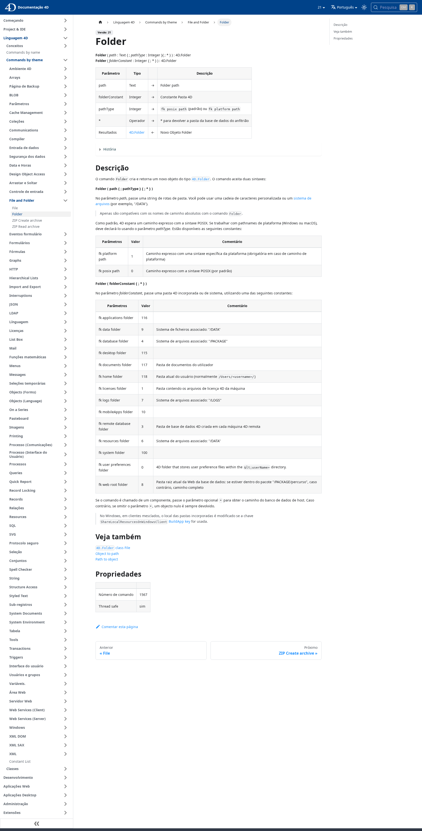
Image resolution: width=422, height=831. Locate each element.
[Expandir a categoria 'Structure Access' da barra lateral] (65, 587)
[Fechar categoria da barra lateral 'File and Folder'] (65, 200)
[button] (38, 46)
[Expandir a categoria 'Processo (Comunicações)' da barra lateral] (65, 445)
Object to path (107, 553)
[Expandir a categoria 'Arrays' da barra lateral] (65, 77)
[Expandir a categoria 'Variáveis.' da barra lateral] (65, 684)
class (109, 547)
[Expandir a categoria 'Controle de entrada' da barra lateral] (65, 192)
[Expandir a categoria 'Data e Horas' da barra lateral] (65, 165)
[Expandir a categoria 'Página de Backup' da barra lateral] (65, 86)
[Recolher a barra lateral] (36, 823)
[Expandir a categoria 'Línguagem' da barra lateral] (65, 322)
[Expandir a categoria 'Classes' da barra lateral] (65, 769)
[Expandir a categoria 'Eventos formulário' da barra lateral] (65, 234)
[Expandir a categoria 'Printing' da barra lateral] (65, 436)
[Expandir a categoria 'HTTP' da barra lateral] (65, 269)
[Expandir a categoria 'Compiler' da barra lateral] (65, 139)
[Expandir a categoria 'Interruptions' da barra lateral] (65, 296)
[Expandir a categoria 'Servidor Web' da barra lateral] (65, 701)
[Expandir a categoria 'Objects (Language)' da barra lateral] (65, 401)
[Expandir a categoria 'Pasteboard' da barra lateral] (65, 418)
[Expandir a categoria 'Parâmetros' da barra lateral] (65, 104)
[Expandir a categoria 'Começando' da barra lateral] (65, 20)
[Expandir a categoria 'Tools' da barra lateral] (65, 640)
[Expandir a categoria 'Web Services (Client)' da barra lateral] (65, 710)
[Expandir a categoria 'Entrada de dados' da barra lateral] (65, 148)
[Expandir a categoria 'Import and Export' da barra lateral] (65, 287)
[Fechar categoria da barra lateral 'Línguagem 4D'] (65, 38)
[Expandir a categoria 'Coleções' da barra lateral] (65, 121)
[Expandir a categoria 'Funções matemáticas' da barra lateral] (65, 357)
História (109, 149)
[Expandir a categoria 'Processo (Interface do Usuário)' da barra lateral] (65, 454)
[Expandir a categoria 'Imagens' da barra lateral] (65, 427)
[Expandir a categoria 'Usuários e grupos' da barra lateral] (65, 675)
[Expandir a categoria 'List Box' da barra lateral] (65, 339)
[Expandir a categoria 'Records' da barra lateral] (65, 499)
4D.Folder (137, 132)
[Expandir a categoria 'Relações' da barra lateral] (65, 508)
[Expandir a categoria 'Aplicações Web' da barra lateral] (65, 786)
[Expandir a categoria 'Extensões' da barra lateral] (65, 813)
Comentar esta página (120, 626)
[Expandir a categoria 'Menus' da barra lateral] (65, 366)
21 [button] (320, 7)
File (127, 547)
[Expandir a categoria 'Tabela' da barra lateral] (65, 631)
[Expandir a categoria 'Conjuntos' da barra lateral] (65, 561)
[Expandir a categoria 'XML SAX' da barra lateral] (65, 745)
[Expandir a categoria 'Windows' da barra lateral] (65, 727)
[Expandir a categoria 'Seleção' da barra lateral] (65, 552)
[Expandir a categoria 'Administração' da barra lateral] (65, 804)
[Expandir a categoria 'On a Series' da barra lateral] (65, 410)
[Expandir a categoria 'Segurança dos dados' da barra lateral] (65, 156)
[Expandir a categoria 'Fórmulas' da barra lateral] (65, 252)
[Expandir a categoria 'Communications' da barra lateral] (65, 130)
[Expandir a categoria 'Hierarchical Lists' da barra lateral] (65, 278)
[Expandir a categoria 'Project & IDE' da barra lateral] (65, 29)
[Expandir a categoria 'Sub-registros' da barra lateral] (65, 605)
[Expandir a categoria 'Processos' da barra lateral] (65, 464)
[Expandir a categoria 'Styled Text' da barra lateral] (65, 596)
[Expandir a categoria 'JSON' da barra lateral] (65, 304)
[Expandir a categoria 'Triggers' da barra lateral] (65, 657)
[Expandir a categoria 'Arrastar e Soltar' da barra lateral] (65, 183)
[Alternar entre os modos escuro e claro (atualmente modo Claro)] (364, 7)
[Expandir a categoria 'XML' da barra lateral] (65, 754)
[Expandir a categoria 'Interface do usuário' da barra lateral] (65, 666)
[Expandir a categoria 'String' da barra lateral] (65, 578)
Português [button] (345, 7)
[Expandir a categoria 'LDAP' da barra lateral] (65, 313)
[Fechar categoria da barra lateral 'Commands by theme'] (65, 60)
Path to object (106, 559)
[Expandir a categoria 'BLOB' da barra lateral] (65, 95)
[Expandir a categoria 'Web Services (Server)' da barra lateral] (65, 719)
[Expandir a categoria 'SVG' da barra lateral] (65, 534)
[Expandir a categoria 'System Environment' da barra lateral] (65, 622)
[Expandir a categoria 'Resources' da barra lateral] (65, 517)
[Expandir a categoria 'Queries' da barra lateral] (65, 473)
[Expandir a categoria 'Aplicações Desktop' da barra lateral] (65, 795)
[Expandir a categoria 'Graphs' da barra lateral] (65, 260)
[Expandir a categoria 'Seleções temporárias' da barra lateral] (65, 383)
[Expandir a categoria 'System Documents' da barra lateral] (65, 613)
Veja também (343, 32)
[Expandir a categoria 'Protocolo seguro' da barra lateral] (65, 543)
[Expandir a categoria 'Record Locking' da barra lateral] (65, 490)
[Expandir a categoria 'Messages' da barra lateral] (65, 375)
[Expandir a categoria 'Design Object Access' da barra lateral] (65, 174)
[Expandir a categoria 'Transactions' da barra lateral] (65, 648)
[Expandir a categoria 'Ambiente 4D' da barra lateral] (65, 69)
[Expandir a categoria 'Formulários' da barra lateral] (65, 243)
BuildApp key (179, 521)
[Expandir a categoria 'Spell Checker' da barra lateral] (65, 569)
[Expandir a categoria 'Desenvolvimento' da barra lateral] (65, 777)
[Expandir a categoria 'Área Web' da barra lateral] (65, 692)
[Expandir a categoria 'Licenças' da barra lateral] (65, 331)
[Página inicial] (100, 22)
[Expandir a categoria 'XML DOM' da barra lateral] (65, 736)
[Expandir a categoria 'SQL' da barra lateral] (65, 526)
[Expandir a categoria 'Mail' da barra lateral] (65, 348)
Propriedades (343, 38)
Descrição (340, 25)
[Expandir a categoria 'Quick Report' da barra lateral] (65, 482)
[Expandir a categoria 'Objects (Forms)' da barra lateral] (65, 392)
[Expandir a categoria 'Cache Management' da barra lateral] (65, 113)
